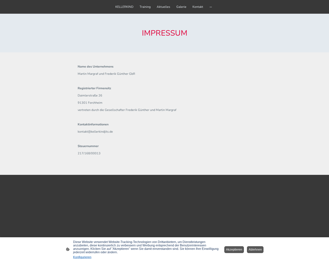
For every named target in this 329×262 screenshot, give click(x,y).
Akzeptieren (234, 249)
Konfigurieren (82, 257)
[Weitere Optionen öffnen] (211, 6)
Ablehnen (255, 249)
